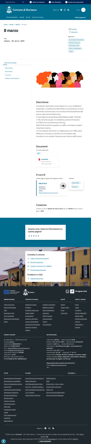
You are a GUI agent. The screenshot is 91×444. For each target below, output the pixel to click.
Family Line (49, 390)
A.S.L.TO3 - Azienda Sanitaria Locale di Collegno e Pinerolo (42, 387)
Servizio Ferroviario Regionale (54, 395)
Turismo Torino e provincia (53, 387)
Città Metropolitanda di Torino (34, 384)
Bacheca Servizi (8, 398)
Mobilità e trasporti (48, 307)
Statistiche (7, 418)
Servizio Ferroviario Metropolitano (56, 392)
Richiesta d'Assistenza (10, 395)
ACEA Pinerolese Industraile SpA (34, 390)
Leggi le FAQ (7, 387)
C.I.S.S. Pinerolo (29, 392)
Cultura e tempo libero (31, 322)
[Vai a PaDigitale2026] (76, 291)
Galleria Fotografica (80, 313)
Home (5, 24)
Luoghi (77, 307)
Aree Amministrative (10, 307)
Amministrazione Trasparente (12, 378)
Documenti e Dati (9, 313)
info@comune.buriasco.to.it (16, 350)
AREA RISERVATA (45, 441)
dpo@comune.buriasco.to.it (58, 365)
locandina (44, 159)
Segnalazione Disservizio (11, 392)
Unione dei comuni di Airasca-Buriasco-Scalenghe (39, 378)
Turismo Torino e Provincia (32, 395)
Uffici (5, 310)
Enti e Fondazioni (9, 316)
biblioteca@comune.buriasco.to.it (48, 193)
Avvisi (62, 310)
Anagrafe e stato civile (31, 310)
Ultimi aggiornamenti (10, 415)
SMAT (48, 381)
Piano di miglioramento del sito (13, 384)
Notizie (18, 24)
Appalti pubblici (29, 313)
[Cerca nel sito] (83, 10)
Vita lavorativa (47, 324)
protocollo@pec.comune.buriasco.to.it (19, 348)
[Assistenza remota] (47, 436)
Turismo (45, 322)
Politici (6, 322)
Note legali (7, 407)
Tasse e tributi (65, 307)
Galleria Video (79, 316)
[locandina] (39, 159)
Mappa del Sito (8, 421)
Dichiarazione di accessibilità (12, 381)
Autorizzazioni (29, 316)
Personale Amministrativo (11, 319)
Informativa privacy (9, 404)
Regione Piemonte (10, 2)
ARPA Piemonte (51, 378)
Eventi (77, 305)
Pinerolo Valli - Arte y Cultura (54, 384)
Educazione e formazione (32, 324)
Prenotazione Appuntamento (12, 390)
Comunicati (64, 313)
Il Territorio (78, 310)
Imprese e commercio (49, 305)
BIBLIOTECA (43, 183)
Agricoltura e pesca (30, 305)
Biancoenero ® (52, 439)
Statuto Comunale (9, 401)
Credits (6, 412)
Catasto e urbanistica (31, 319)
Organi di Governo (9, 305)
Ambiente (28, 307)
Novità (12, 24)
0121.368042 (10, 342)
